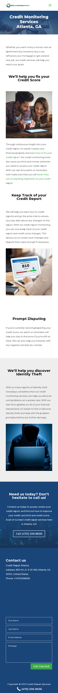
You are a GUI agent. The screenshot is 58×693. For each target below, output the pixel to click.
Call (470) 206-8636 (29, 533)
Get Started (41, 666)
